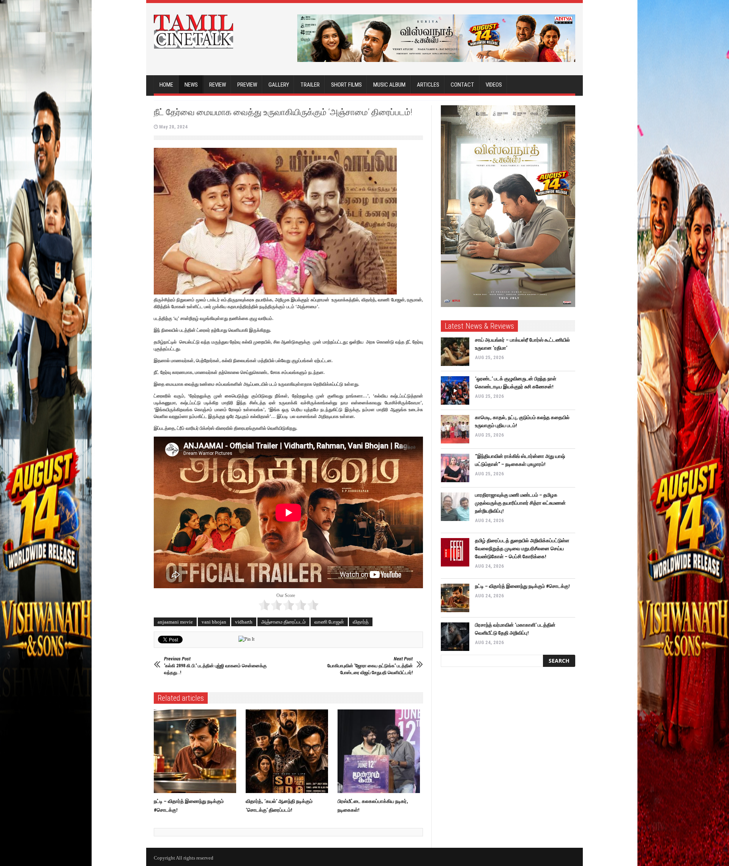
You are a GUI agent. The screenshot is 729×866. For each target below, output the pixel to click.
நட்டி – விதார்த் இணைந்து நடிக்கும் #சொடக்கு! (522, 586)
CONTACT (462, 84)
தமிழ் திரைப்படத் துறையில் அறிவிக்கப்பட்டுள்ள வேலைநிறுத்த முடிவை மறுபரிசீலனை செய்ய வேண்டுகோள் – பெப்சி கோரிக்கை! (522, 548)
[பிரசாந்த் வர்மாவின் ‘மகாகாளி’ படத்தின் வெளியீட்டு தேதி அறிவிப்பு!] (455, 636)
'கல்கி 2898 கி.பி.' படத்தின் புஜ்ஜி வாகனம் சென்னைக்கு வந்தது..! (215, 665)
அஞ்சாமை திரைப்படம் (283, 622)
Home (166, 84)
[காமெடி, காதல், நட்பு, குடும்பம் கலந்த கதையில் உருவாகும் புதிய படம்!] (455, 429)
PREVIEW (247, 84)
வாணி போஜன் (329, 622)
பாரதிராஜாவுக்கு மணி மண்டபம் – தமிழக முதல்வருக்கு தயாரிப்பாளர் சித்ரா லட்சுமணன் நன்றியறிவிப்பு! (520, 503)
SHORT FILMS (346, 84)
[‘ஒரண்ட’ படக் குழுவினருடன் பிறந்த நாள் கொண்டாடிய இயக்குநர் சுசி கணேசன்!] (455, 390)
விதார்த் (361, 622)
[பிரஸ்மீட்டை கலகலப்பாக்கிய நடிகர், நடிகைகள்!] (381, 751)
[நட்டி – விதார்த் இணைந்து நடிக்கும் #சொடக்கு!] (197, 751)
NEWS (191, 84)
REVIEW (217, 84)
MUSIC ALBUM (389, 84)
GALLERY (278, 84)
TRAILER (310, 84)
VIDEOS (494, 84)
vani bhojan (214, 622)
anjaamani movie (175, 622)
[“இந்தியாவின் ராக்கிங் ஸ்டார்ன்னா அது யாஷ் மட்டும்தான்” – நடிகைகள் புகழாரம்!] (455, 468)
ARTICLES (428, 84)
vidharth (243, 622)
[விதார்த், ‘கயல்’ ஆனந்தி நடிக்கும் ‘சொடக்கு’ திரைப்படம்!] (289, 751)
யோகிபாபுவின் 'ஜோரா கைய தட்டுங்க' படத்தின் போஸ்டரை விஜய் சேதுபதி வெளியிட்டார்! (370, 665)
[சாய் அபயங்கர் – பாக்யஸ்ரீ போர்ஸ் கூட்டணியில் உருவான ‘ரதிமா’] (455, 351)
